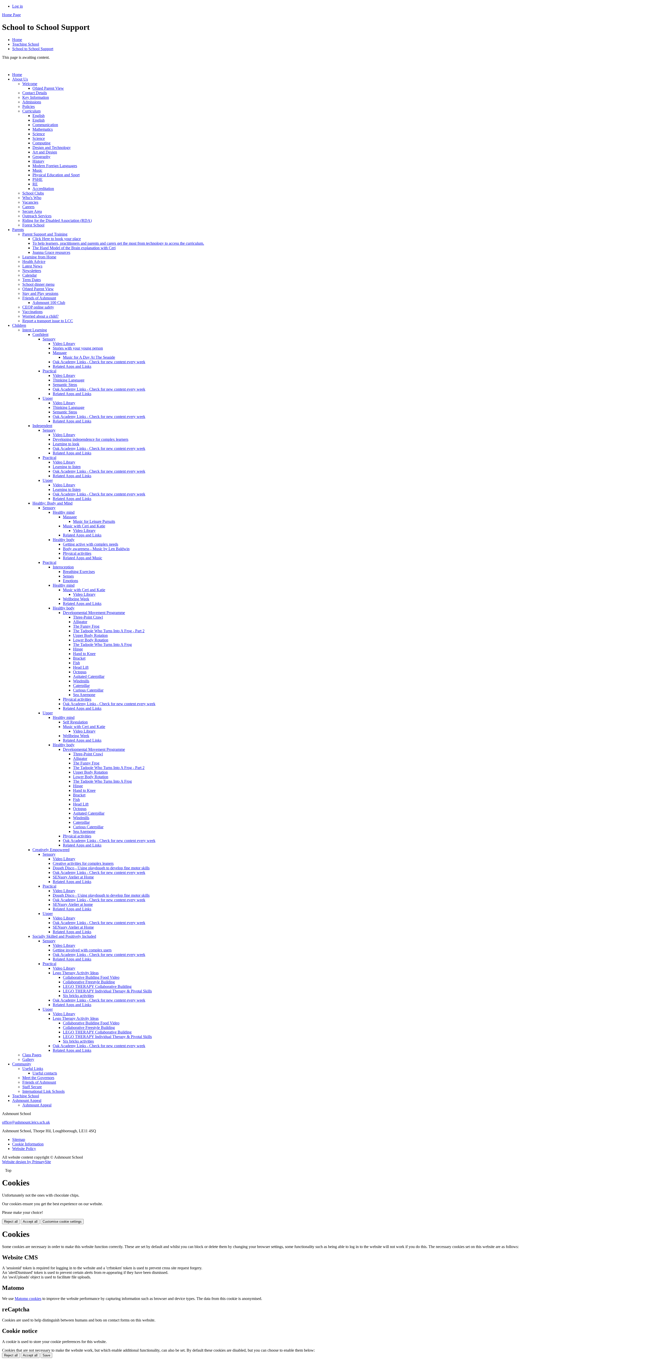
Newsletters (31, 271)
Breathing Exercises (79, 571)
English (38, 115)
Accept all (30, 1221)
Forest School (33, 225)
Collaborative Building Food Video (91, 977)
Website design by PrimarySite (26, 1162)
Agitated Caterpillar (88, 676)
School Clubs (33, 193)
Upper (48, 398)
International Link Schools (43, 1091)
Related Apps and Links (72, 366)
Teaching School (25, 44)
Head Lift (80, 667)
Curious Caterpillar (88, 690)
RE (35, 184)
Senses (68, 576)
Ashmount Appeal (26, 1100)
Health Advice (33, 261)
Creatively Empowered (50, 850)
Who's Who (31, 198)
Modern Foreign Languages (54, 166)
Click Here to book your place (56, 239)
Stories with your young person (78, 348)
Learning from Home (39, 257)
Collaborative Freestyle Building (89, 982)
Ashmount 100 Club (48, 302)
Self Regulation (75, 722)
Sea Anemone (84, 695)
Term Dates (31, 280)
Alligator (80, 622)
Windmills (81, 681)
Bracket (79, 658)
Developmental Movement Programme (94, 612)
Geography (41, 157)
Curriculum (31, 111)
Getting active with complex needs (90, 544)
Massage (60, 353)
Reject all (11, 1221)
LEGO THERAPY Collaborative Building (97, 986)
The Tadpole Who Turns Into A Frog (102, 644)
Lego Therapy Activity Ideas (76, 973)
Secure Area (32, 211)
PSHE (37, 179)
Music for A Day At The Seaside (89, 357)
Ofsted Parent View (48, 88)
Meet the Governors (38, 1078)
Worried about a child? (40, 316)
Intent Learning (34, 330)
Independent (42, 426)
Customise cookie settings (62, 1221)
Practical (49, 371)
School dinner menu (38, 284)
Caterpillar (81, 685)
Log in (17, 6)
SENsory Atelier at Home (73, 877)
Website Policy (24, 1148)
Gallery (28, 1059)
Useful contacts (44, 1073)
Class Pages (31, 1055)
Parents (18, 229)
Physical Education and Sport (56, 175)
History (38, 161)
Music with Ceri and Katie (84, 526)
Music (37, 170)
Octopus (79, 672)
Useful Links (32, 1068)
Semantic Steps (65, 384)
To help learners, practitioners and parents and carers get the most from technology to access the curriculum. (118, 243)
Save (46, 1355)
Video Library (64, 343)
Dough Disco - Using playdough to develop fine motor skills (101, 868)
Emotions (70, 581)
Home (17, 39)
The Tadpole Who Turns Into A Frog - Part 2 (109, 631)
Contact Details (34, 93)
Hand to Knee (84, 654)
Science (38, 134)
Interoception (63, 567)
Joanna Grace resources (51, 252)
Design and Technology (51, 147)
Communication (45, 125)
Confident (40, 334)
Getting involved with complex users (82, 950)
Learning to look (66, 444)
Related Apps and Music (82, 558)
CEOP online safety (38, 307)
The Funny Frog (86, 626)
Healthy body (64, 540)
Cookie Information (28, 1144)
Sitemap (18, 1139)
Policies (28, 106)
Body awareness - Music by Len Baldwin (96, 549)
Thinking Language (68, 380)
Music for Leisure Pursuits (94, 521)
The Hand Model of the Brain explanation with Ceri (74, 248)
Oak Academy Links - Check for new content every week (99, 362)
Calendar (29, 275)
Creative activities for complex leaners (83, 863)
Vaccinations (32, 312)
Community (21, 1064)
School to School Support (32, 49)
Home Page (11, 15)
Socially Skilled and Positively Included (64, 936)
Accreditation (43, 188)
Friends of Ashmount (39, 298)
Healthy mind (64, 512)
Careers (28, 207)
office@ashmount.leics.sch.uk (26, 1122)
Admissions (31, 102)
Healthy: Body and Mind (52, 503)
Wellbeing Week (76, 599)
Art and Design (44, 152)
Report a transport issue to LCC (47, 321)
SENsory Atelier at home (73, 904)
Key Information (35, 97)
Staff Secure (32, 1087)
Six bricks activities (78, 995)
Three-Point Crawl (88, 617)
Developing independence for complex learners (90, 439)
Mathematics (42, 129)
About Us (20, 79)
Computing (41, 143)
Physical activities (77, 553)
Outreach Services (36, 216)
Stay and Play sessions (40, 293)
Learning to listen (67, 467)
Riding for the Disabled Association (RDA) (57, 220)
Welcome (29, 84)
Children (19, 325)
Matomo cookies (28, 1298)
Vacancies (30, 202)
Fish (76, 663)
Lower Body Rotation (90, 640)
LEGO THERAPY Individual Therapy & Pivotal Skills (107, 991)
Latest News (32, 266)
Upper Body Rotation (90, 635)
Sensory (49, 339)
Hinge (78, 649)
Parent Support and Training (44, 234)
